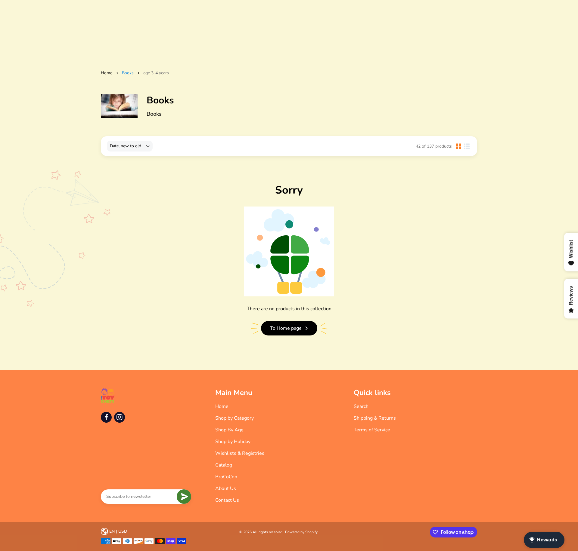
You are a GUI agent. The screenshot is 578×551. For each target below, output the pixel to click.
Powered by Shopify (301, 532)
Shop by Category (234, 418)
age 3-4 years (156, 73)
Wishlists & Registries (239, 453)
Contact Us (227, 500)
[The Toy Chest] (108, 395)
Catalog (223, 465)
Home (106, 73)
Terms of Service (372, 430)
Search (361, 406)
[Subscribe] (184, 496)
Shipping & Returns (375, 418)
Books (128, 73)
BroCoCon (226, 476)
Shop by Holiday (232, 441)
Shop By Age (229, 430)
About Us (225, 488)
